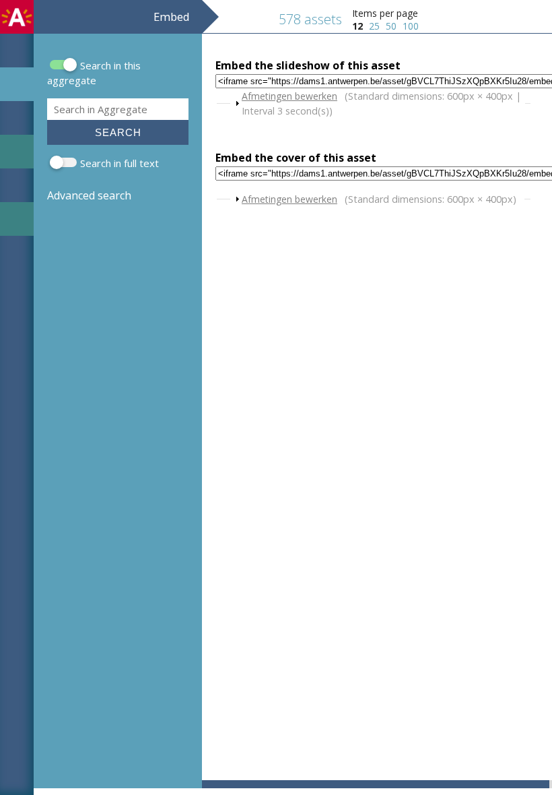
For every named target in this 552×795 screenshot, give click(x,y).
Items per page (385, 13)
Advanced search (89, 195)
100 (411, 26)
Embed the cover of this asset (295, 157)
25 (374, 26)
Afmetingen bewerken (289, 96)
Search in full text (119, 163)
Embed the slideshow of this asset (308, 65)
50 (391, 26)
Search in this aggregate (94, 73)
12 (357, 26)
